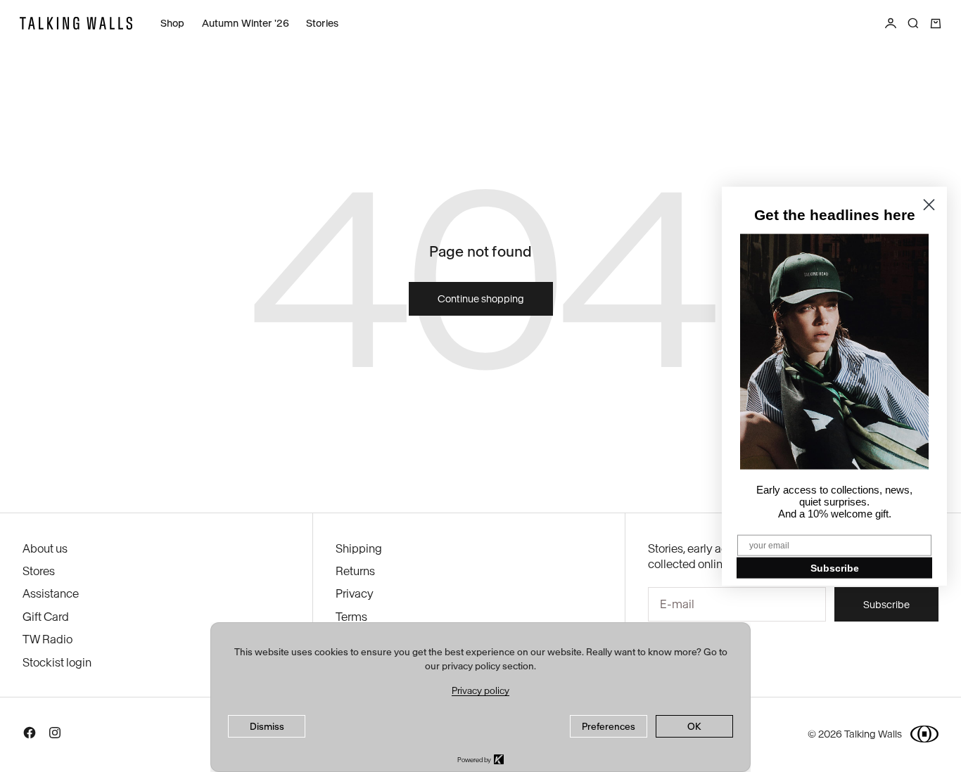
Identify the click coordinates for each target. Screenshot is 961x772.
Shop (172, 23)
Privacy (355, 593)
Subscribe (834, 567)
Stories (322, 23)
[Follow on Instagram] (55, 735)
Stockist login (57, 662)
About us (45, 548)
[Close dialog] (929, 205)
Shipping (359, 548)
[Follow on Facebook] (30, 735)
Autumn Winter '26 (245, 23)
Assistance (51, 593)
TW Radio (47, 639)
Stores (39, 571)
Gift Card (46, 617)
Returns (355, 571)
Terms (351, 617)
